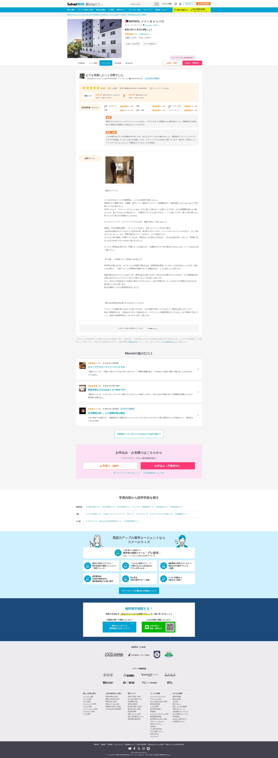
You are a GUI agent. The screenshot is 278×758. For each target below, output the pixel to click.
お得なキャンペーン (179, 709)
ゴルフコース (92, 521)
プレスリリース (118, 744)
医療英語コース (181, 514)
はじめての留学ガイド (180, 719)
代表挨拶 (103, 744)
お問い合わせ (132, 342)
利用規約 (153, 711)
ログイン (190, 4)
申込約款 (153, 726)
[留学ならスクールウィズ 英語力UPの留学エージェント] (76, 5)
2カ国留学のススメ (179, 721)
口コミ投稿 (167, 4)
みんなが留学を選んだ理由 (158, 701)
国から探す (71, 10)
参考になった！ (154, 328)
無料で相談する (182, 10)
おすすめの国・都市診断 (113, 709)
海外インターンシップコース (115, 514)
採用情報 (110, 744)
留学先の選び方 (133, 704)
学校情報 (81, 63)
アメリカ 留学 (87, 699)
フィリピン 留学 (88, 696)
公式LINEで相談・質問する (156, 627)
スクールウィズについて (158, 696)
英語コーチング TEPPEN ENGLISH (175, 744)
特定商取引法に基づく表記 (158, 719)
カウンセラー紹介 (135, 10)
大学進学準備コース (132, 521)
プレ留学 (111, 10)
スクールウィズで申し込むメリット (128, 473)
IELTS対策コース (109, 507)
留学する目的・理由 (134, 696)
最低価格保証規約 (155, 716)
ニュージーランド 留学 (90, 709)
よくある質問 (154, 706)
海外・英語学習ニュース (135, 716)
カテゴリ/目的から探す (85, 10)
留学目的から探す (111, 701)
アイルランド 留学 (89, 711)
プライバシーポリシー (157, 721)
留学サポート (121, 10)
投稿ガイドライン (155, 724)
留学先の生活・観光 (134, 709)
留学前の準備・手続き (135, 706)
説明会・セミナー (161, 10)
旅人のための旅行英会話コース (111, 521)
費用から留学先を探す (112, 699)
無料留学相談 (177, 696)
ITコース (131, 514)
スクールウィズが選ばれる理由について (139, 590)
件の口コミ (144, 34)
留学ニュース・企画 (134, 714)
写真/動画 (117, 63)
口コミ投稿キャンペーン (180, 714)
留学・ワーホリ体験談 (180, 706)
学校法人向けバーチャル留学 (156, 744)
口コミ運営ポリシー (169, 342)
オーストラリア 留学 (89, 704)
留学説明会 (176, 716)
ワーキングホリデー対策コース (162, 514)
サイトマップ (154, 736)
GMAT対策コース (177, 507)
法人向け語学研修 (141, 744)
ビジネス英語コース (94, 514)
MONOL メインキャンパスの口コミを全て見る (138, 434)
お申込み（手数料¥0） (192, 63)
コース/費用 (93, 63)
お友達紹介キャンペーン (180, 711)
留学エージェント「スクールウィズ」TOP (79, 14)
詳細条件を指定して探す (113, 706)
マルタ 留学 (86, 714)
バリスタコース (142, 514)
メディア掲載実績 (139, 668)
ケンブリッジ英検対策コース (143, 507)
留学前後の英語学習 (134, 719)
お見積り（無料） (172, 63)
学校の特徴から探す (111, 696)
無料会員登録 (204, 4)
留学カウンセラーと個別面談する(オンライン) (119, 626)
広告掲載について (129, 744)
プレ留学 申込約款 (156, 729)
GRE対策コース (162, 507)
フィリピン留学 (113, 14)
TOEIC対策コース (94, 507)
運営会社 (96, 744)
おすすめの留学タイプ (135, 699)
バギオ (155, 25)
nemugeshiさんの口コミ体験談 (137, 14)
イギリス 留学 (87, 706)
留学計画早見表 (155, 704)
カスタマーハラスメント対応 (159, 714)
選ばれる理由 (100, 10)
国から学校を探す (89, 693)
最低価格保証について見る (155, 473)
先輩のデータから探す (112, 704)
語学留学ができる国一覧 (100, 14)
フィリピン (148, 25)
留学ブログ (132, 693)
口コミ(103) (106, 63)
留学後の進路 (132, 711)
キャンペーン (148, 10)
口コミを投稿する (150, 44)
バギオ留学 (123, 14)
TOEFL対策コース (124, 507)
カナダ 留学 (86, 701)
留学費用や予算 (133, 701)
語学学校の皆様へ (155, 709)
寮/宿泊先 (129, 63)
